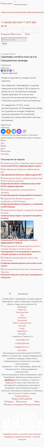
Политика (22, 318)
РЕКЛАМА (22, 350)
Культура (22, 326)
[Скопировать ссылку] (13, 70)
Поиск (4, 44)
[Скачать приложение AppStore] (15, 30)
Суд (22, 315)
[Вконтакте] (16, 34)
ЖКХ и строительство (22, 323)
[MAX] (10, 70)
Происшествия (22, 312)
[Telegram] (6, 34)
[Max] (27, 34)
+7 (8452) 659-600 (11, 22)
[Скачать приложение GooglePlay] (31, 30)
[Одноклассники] (23, 34)
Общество (22, 310)
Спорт (22, 328)
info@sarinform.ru (22, 347)
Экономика (22, 320)
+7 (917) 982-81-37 (22, 340)
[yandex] (14, 405)
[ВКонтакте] (2, 70)
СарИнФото (22, 331)
